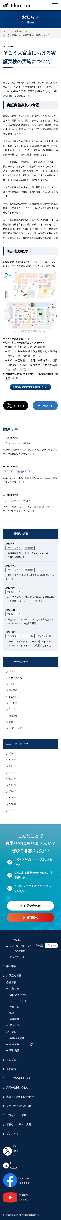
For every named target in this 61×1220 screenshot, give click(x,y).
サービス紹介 (13, 940)
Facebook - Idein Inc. (23, 1180)
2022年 (12, 778)
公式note (14, 1044)
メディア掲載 (15, 677)
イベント (13, 684)
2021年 (12, 785)
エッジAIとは (16, 957)
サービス (8, 472)
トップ (6, 31)
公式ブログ (12, 1059)
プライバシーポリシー (18, 1115)
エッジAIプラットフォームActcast (20, 948)
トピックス (28, 636)
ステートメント (18, 1000)
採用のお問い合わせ (17, 1087)
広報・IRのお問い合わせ (20, 1096)
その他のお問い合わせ (18, 1106)
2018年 (12, 804)
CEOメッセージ (18, 994)
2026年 (12, 753)
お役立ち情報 (13, 975)
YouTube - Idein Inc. (24, 1197)
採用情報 (11, 1032)
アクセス (14, 1025)
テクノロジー (12, 636)
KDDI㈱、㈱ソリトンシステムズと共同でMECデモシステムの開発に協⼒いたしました (30, 451)
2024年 (12, 766)
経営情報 (29, 548)
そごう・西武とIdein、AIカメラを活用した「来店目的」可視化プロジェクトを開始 (28, 509)
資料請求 (11, 1069)
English (51, 945)
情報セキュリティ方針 (18, 1124)
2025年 (12, 759)
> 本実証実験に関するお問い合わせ (30, 387)
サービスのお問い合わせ (20, 1078)
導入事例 (26, 443)
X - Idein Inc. (15, 1151)
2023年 (12, 772)
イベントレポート (17, 728)
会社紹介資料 (16, 1038)
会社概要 (14, 1019)
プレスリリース (11, 443)
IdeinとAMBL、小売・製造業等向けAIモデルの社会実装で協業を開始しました (30, 480)
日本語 (39, 945)
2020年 (12, 791)
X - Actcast (14, 1165)
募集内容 (14, 1050)
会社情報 (11, 982)
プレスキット (13, 1133)
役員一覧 (14, 1006)
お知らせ (19, 31)
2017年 (12, 810)
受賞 (11, 722)
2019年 (12, 797)
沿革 (11, 1013)
